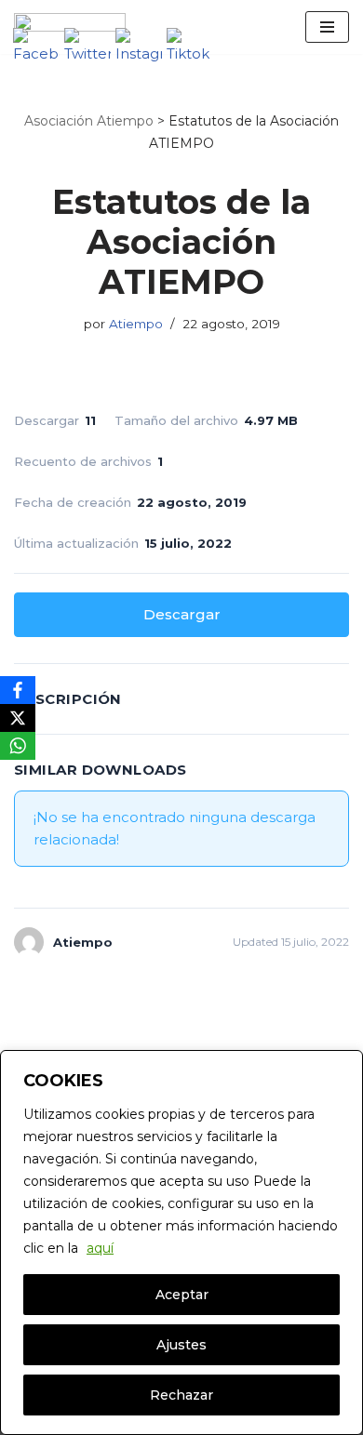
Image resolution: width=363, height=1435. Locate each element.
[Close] (343, 1066)
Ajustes (181, 1344)
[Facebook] (17, 690)
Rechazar (181, 1395)
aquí (100, 1248)
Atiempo (136, 323)
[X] (17, 718)
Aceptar (181, 1294)
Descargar (182, 614)
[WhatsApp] (17, 746)
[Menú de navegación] (327, 27)
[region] (181, 1242)
